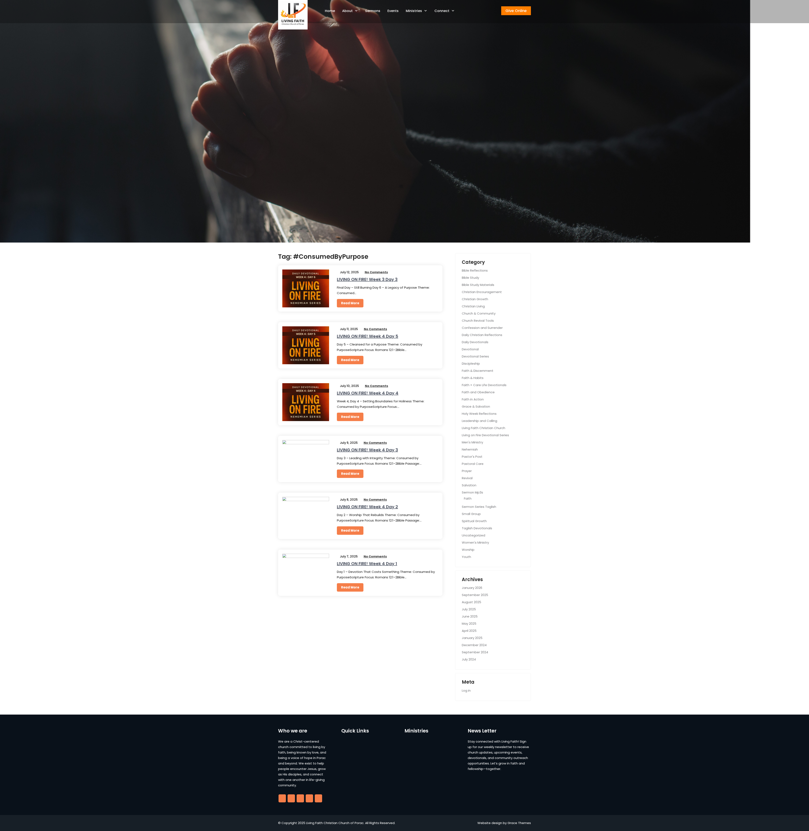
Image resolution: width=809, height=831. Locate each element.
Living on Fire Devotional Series (485, 435)
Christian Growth (475, 299)
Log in (466, 690)
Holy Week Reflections (479, 413)
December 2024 (474, 645)
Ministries (414, 10)
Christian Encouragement (482, 292)
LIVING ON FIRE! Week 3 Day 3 (367, 279)
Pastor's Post (472, 456)
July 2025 (469, 609)
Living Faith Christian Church (483, 428)
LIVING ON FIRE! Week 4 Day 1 (367, 564)
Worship (468, 549)
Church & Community (479, 313)
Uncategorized (473, 535)
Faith (467, 498)
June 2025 (470, 616)
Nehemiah (470, 449)
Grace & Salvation (476, 406)
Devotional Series (475, 356)
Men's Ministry (472, 442)
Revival (467, 478)
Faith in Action (473, 399)
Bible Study (470, 277)
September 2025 (475, 595)
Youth (466, 557)
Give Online (516, 10)
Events (393, 10)
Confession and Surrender (482, 327)
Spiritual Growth (474, 521)
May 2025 (469, 623)
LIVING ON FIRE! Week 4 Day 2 (367, 507)
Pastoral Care (473, 464)
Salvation (469, 485)
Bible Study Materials (478, 285)
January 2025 (472, 638)
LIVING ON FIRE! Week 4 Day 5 (367, 336)
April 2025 (469, 630)
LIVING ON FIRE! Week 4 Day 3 (367, 450)
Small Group (471, 514)
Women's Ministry (475, 542)
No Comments (376, 272)
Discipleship (471, 363)
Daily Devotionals (475, 342)
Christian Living (473, 306)
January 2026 (472, 588)
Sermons (372, 10)
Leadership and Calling (479, 421)
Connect (441, 10)
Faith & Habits (473, 378)
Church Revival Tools (478, 320)
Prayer (467, 471)
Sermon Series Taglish (479, 506)
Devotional (470, 349)
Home (330, 10)
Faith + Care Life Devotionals (484, 385)
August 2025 (471, 602)
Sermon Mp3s (472, 492)
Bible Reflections (475, 270)
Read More (350, 303)
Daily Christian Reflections (482, 335)
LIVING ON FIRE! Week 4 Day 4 (367, 393)
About (347, 10)
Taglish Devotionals (477, 528)
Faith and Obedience (478, 392)
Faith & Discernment (477, 370)
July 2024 (469, 659)
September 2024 (475, 652)
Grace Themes (519, 823)
